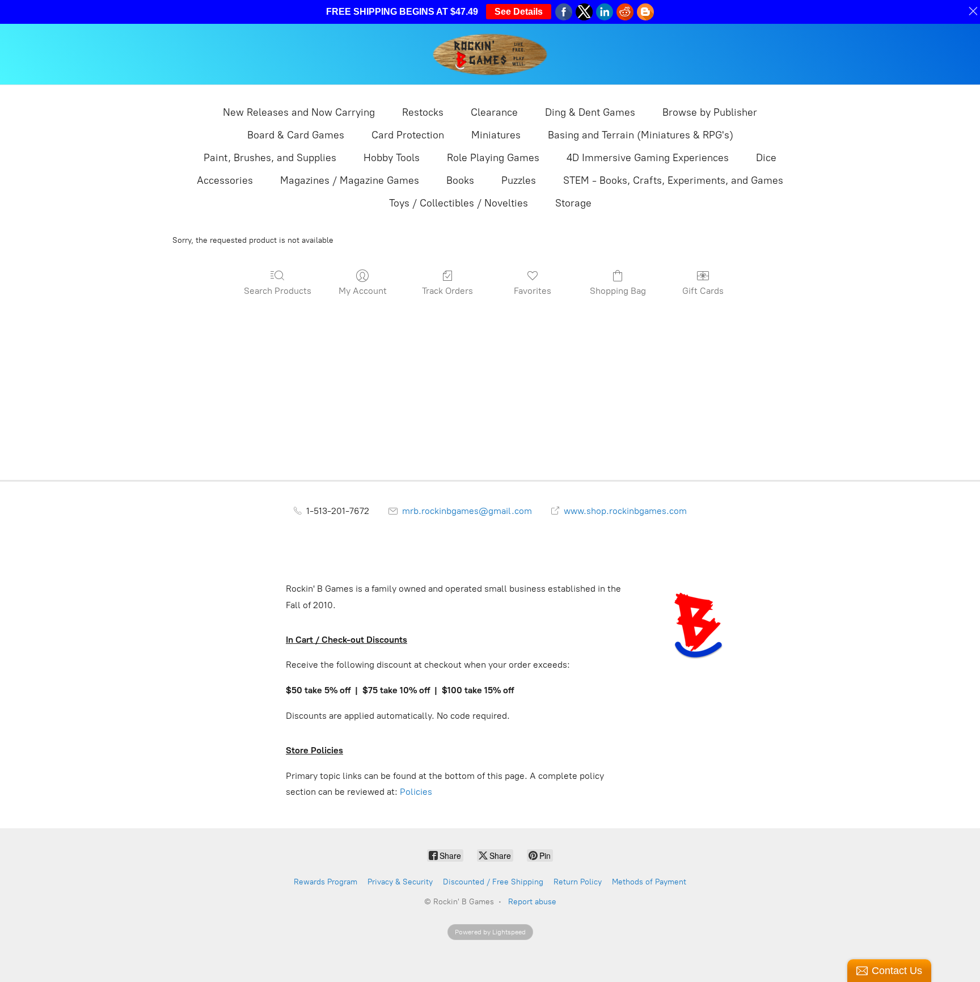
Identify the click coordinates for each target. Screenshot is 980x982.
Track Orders (447, 290)
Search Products (277, 290)
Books (460, 180)
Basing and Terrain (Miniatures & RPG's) (640, 135)
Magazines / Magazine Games (349, 180)
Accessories (225, 180)
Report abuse (532, 902)
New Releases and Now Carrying (299, 112)
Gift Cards (703, 290)
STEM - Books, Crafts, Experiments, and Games (673, 180)
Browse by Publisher (709, 112)
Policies (416, 791)
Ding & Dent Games (590, 112)
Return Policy (578, 882)
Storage (573, 203)
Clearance (494, 112)
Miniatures (496, 135)
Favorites (532, 290)
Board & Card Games (295, 135)
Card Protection (407, 135)
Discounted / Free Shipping (493, 882)
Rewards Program (325, 882)
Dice (766, 157)
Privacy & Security (400, 882)
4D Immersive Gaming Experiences (648, 157)
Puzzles (518, 180)
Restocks (422, 112)
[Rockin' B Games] (490, 54)
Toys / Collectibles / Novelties (458, 203)
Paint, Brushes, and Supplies (270, 157)
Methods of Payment (649, 882)
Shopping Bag (618, 290)
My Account (363, 290)
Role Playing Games (493, 157)
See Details (519, 11)
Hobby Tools (392, 157)
